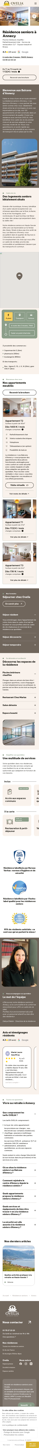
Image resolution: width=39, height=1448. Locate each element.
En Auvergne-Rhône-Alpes (12, 1354)
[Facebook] (20, 1364)
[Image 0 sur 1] (19, 732)
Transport (20, 318)
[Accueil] (12, 3)
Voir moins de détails (18, 494)
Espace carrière (8, 1371)
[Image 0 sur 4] (17, 508)
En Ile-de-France (9, 1350)
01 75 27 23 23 (9, 1330)
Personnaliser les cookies (14, 1435)
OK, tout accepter (32, 1445)
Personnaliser (19, 1445)
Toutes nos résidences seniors (13, 1346)
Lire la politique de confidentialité (15, 1425)
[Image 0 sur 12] (14, 16)
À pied (8, 318)
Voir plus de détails (18, 537)
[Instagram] (26, 1364)
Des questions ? (9, 1337)
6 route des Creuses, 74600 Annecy (18, 57)
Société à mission (9, 1367)
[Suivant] (34, 16)
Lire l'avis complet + (12, 1082)
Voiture (31, 318)
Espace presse (8, 1364)
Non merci (6, 1445)
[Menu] (35, 3)
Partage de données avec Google (17, 1432)
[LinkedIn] (31, 1364)
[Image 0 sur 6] (17, 407)
